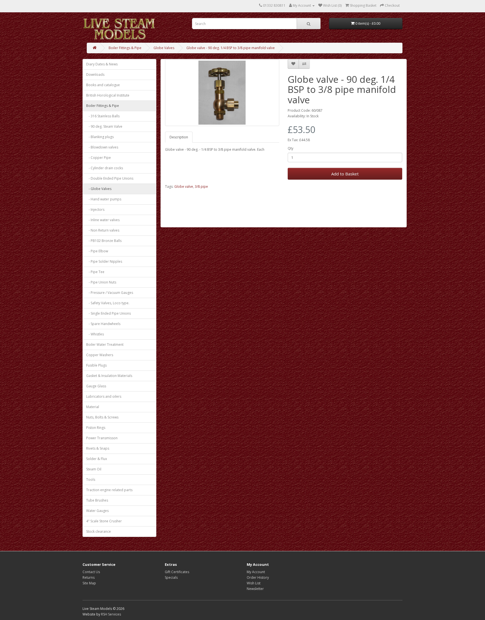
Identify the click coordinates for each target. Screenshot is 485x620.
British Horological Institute (107, 95)
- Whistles (95, 334)
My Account (256, 571)
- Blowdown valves (102, 147)
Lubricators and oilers (103, 396)
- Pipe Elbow (97, 251)
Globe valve (183, 186)
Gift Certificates (177, 571)
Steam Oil (93, 469)
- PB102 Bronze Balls (104, 240)
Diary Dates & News (102, 64)
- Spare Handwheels (103, 323)
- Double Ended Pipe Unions (109, 178)
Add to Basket (345, 174)
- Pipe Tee (95, 271)
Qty (290, 148)
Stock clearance (98, 531)
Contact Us (91, 571)
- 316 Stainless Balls (103, 116)
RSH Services (111, 614)
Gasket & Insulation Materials (109, 375)
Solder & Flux (96, 458)
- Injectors (95, 209)
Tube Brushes (97, 500)
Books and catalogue (103, 85)
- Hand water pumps (103, 199)
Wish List (253, 583)
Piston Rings (95, 427)
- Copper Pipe (98, 157)
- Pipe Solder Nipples (104, 261)
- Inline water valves (103, 220)
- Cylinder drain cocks (104, 168)
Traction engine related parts (109, 490)
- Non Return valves (102, 230)
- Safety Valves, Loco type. (107, 303)
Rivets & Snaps (97, 448)
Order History (258, 577)
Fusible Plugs (96, 365)
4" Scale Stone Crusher (104, 521)
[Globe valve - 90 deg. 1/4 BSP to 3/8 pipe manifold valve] (222, 92)
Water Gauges (97, 510)
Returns (89, 577)
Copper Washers (99, 355)
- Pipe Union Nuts (101, 282)
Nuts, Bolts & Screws (102, 417)
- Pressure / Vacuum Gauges (109, 292)
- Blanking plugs (100, 136)
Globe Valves (164, 47)
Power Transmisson (102, 438)
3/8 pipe (201, 186)
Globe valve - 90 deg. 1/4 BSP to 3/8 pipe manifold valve (230, 47)
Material (92, 406)
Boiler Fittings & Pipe (125, 47)
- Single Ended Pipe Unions (108, 313)
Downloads (95, 74)
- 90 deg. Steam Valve (104, 126)
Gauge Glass (96, 386)
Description (179, 137)
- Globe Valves (98, 188)
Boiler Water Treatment (104, 344)
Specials (171, 577)
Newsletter (255, 588)
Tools (90, 479)
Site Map (89, 583)
